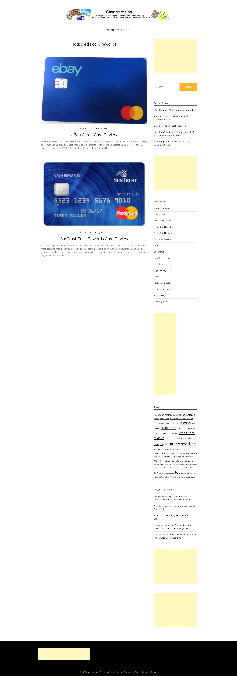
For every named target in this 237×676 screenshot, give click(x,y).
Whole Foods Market (176, 477)
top (177, 472)
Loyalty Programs (162, 270)
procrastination (159, 465)
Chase (185, 423)
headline (188, 443)
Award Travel (160, 214)
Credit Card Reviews (163, 233)
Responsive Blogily (132, 672)
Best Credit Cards (162, 220)
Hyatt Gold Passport (178, 453)
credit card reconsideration (166, 433)
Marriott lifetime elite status (179, 456)
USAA (167, 477)
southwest (165, 468)
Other (156, 276)
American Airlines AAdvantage (170, 414)
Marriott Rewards (164, 460)
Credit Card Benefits (163, 227)
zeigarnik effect (189, 477)
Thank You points (168, 473)
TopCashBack (185, 473)
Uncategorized (161, 301)
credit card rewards (174, 438)
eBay (162, 444)
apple (172, 419)
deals (156, 444)
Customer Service (162, 239)
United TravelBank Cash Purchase (170, 126)
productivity (169, 465)
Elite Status (159, 251)
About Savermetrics (118, 30)
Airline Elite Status (162, 208)
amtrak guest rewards (161, 419)
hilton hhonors (159, 449)
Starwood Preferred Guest (186, 468)
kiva (188, 453)
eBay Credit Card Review (94, 134)
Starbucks (173, 468)
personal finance (187, 461)
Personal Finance (162, 283)
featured (172, 443)
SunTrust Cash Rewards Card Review (94, 238)
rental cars (157, 468)
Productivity (159, 295)
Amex (191, 414)
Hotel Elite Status (162, 258)
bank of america (164, 423)
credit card (168, 428)
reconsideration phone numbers (185, 465)
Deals (156, 245)
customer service (189, 439)
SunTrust (158, 473)
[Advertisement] (175, 56)
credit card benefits (186, 428)
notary (178, 461)
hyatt (169, 453)
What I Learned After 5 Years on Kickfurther (174, 110)
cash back (175, 423)
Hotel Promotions (162, 264)
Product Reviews (162, 289)
